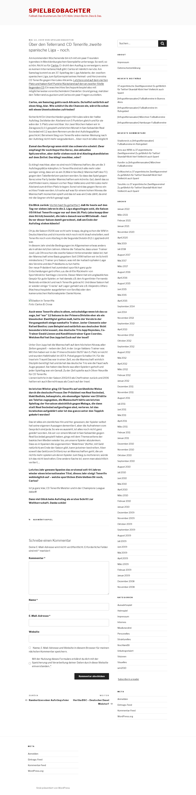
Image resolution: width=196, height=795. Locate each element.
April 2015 (122, 300)
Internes (121, 622)
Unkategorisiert (125, 651)
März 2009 (123, 564)
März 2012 (122, 369)
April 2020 (122, 237)
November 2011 (125, 392)
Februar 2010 (124, 501)
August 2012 (123, 352)
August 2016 (123, 272)
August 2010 (124, 466)
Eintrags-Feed (124, 705)
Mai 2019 (122, 243)
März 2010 (122, 495)
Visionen (121, 656)
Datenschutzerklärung (128, 68)
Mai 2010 (122, 484)
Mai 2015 (122, 295)
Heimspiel (122, 610)
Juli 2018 (121, 249)
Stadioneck (123, 140)
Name (33, 600)
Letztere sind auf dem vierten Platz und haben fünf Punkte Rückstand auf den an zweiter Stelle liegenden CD (68, 84)
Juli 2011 (121, 403)
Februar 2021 (124, 220)
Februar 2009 (124, 569)
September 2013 (125, 323)
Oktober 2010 (124, 455)
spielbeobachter (60, 10)
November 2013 (125, 318)
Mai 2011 (121, 415)
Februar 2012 (124, 375)
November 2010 (125, 449)
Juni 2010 (122, 478)
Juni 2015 (122, 289)
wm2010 (121, 668)
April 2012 (122, 363)
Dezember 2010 (125, 443)
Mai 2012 (121, 358)
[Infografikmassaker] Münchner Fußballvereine (141, 117)
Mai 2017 (121, 260)
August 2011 (123, 398)
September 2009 (126, 529)
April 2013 (122, 329)
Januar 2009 (123, 575)
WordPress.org (125, 716)
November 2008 (126, 587)
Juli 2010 (121, 472)
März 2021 (122, 214)
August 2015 (123, 283)
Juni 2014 (122, 312)
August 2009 (124, 535)
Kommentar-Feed (126, 710)
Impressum (123, 62)
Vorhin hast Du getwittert (65, 205)
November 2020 (125, 232)
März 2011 (122, 426)
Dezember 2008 (125, 581)
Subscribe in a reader (128, 679)
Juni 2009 (122, 547)
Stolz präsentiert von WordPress (53, 788)
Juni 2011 (121, 409)
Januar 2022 (123, 209)
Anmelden (122, 699)
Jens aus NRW (124, 150)
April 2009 (122, 558)
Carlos (54, 65)
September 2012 (125, 346)
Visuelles (122, 662)
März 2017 (122, 266)
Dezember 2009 (125, 512)
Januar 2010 (123, 507)
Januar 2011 (123, 438)
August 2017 (123, 254)
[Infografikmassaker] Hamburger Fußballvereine (141, 122)
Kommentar (37, 558)
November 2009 (126, 518)
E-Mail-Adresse (39, 615)
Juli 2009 (121, 541)
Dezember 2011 (125, 386)
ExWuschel (123, 171)
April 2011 (122, 421)
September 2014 (126, 306)
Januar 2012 (123, 381)
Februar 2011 (123, 432)
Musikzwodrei (124, 628)
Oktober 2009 (124, 524)
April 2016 (122, 277)
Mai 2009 (122, 552)
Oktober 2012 (124, 340)
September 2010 (126, 461)
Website (34, 631)
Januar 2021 (123, 226)
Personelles (123, 633)
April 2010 (122, 489)
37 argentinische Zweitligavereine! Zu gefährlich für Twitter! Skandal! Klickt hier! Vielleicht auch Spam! (141, 89)
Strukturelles (124, 639)
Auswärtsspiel (43, 520)
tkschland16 (123, 645)
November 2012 (125, 335)
